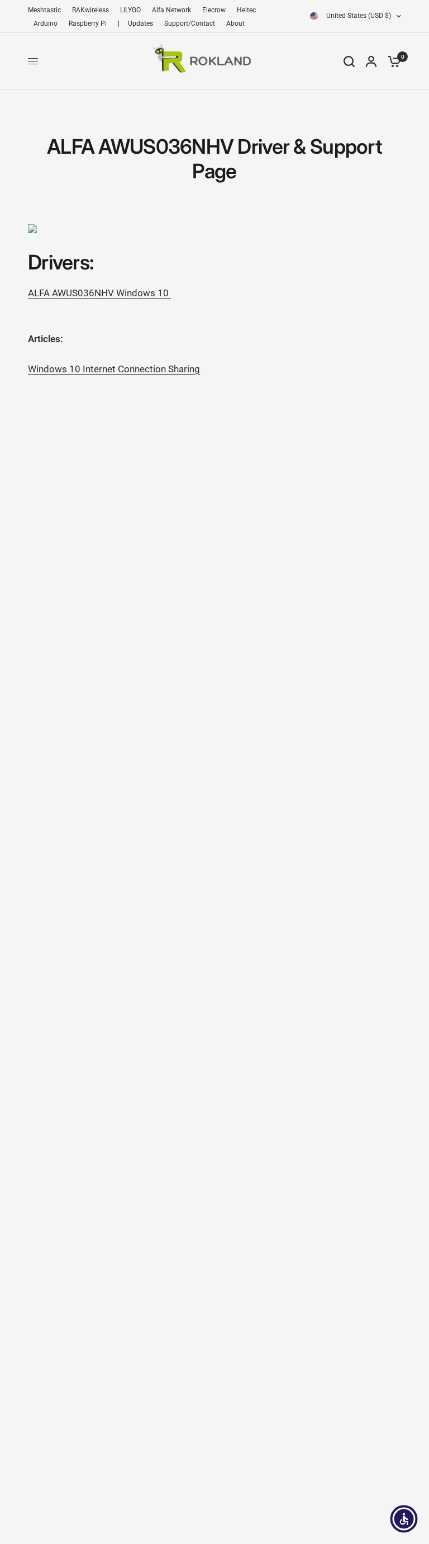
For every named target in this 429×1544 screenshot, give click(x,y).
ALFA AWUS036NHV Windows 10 (99, 293)
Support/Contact (189, 23)
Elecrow (214, 10)
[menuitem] (47, 10)
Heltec (246, 10)
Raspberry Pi (88, 23)
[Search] (349, 61)
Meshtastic (44, 10)
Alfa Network (171, 10)
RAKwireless (90, 10)
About (235, 23)
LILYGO (130, 10)
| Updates (135, 23)
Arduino (46, 23)
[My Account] (371, 61)
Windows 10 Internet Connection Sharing (114, 369)
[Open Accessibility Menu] (404, 1519)
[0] (391, 61)
